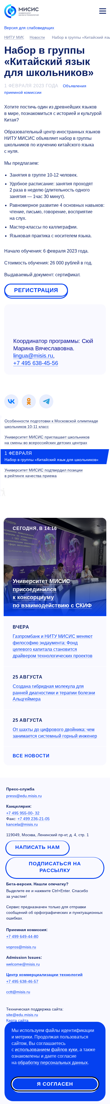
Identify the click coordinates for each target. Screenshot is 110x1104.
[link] (11, 401)
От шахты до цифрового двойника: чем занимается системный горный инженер (55, 732)
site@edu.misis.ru (22, 1014)
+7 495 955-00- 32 (22, 813)
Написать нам (37, 847)
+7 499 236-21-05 (33, 818)
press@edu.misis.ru (24, 796)
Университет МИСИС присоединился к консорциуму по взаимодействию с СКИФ (52, 593)
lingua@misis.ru (33, 356)
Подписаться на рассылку (55, 867)
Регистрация (36, 290)
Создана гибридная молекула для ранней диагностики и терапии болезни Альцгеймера (54, 693)
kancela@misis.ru (22, 824)
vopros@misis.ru (21, 947)
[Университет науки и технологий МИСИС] (21, 11)
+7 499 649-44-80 (22, 936)
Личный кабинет (89, 10)
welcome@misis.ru (23, 964)
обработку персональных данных (53, 1062)
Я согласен (55, 1084)
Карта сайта (17, 1020)
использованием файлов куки (46, 1049)
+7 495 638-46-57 (22, 981)
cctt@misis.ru (18, 992)
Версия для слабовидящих (29, 27)
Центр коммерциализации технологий (44, 974)
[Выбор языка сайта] (76, 10)
